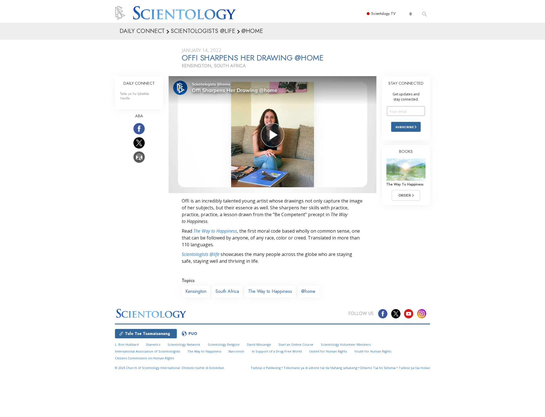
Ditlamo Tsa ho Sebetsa (378, 368)
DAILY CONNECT (139, 83)
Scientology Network (183, 344)
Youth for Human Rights (372, 351)
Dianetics (153, 344)
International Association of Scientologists (147, 351)
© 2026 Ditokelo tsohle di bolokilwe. (170, 368)
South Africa (227, 291)
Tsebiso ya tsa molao (414, 368)
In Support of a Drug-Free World (277, 351)
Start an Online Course (295, 344)
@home (308, 291)
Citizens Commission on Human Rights (144, 358)
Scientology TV (383, 13)
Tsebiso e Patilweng (266, 368)
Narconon (236, 351)
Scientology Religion (224, 344)
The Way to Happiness (215, 231)
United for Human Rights (328, 351)
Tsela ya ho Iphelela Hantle (134, 96)
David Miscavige (259, 344)
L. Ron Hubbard (127, 344)
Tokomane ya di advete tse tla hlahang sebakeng (320, 368)
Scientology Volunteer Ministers (345, 344)
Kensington (195, 291)
